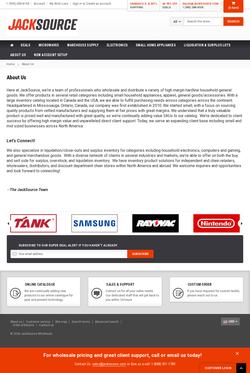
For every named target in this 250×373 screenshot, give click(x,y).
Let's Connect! (21, 140)
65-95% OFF (169, 5)
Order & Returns (23, 325)
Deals (25, 45)
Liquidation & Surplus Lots (207, 45)
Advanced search (107, 321)
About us (16, 321)
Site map (61, 321)
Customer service (38, 321)
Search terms (81, 321)
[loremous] (33, 223)
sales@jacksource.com (200, 5)
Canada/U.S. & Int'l (143, 5)
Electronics (117, 45)
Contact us (46, 325)
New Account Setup (50, 55)
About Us (18, 55)
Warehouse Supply (83, 45)
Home (11, 64)
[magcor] (155, 223)
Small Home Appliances (156, 45)
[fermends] (216, 223)
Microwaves (49, 45)
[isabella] (94, 223)
